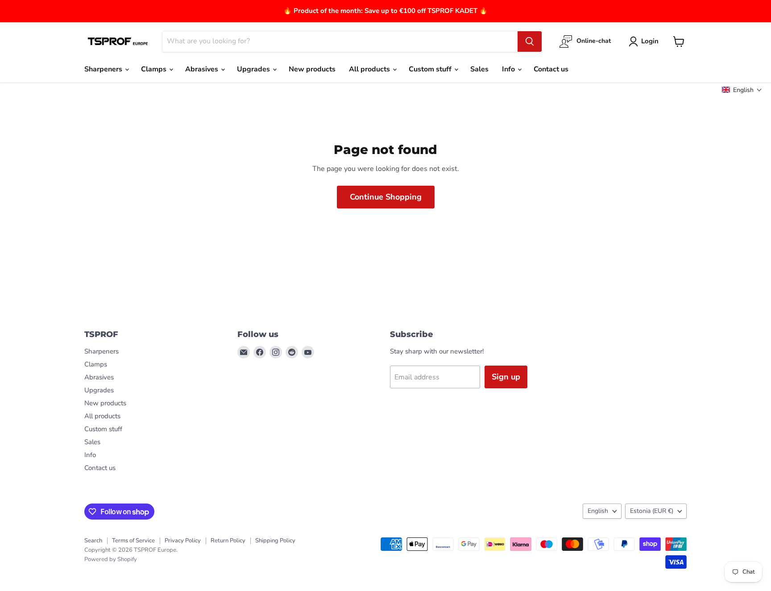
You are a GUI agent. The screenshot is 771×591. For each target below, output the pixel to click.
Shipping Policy (275, 541)
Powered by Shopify (110, 559)
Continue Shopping (386, 196)
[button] (742, 90)
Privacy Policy (183, 541)
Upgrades (254, 69)
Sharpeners (104, 69)
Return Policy (228, 541)
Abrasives (202, 69)
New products (312, 69)
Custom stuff (431, 69)
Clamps (154, 69)
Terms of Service (133, 541)
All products (370, 69)
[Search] (530, 41)
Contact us (551, 69)
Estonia (651, 511)
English (598, 511)
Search (93, 541)
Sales (479, 69)
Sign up (506, 376)
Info (509, 69)
